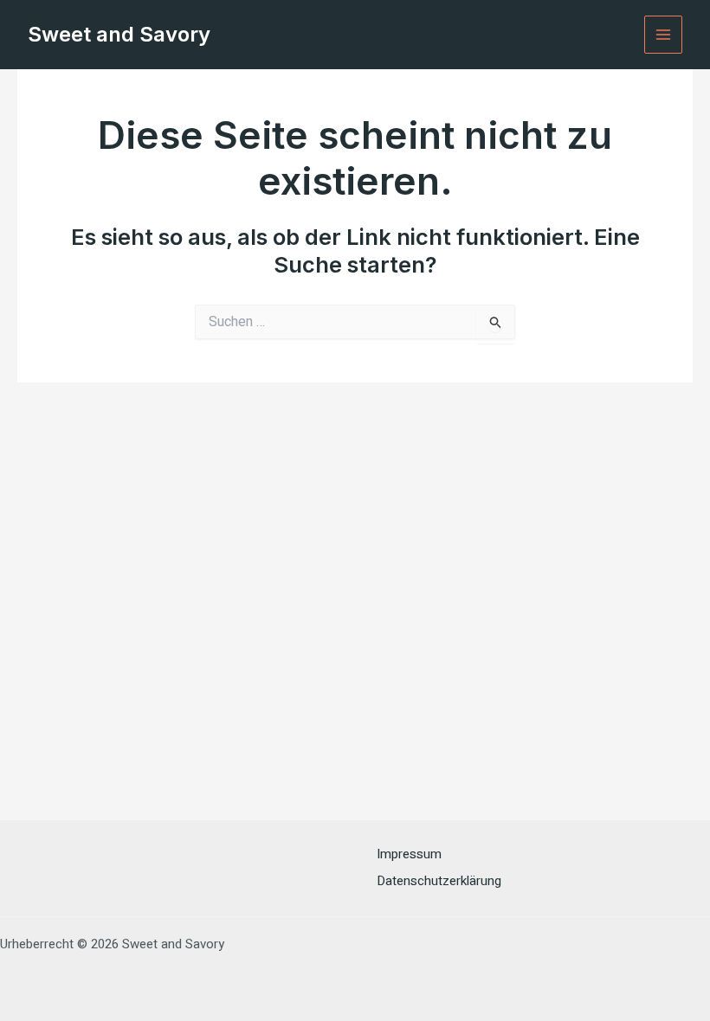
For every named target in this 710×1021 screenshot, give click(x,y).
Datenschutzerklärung (439, 880)
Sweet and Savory (119, 34)
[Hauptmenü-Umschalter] (663, 35)
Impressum (409, 854)
